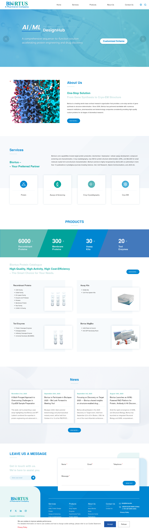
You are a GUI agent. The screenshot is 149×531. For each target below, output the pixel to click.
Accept (110, 524)
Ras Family (19, 305)
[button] (143, 39)
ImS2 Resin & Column (89, 328)
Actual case (40, 46)
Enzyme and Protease (22, 298)
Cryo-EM (125, 195)
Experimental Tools (74, 514)
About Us (110, 4)
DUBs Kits (86, 290)
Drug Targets (73, 508)
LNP (54, 46)
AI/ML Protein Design (55, 508)
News (89, 511)
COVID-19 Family (21, 308)
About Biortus (92, 508)
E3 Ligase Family (21, 295)
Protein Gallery (73, 517)
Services (75, 4)
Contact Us (129, 4)
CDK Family (19, 290)
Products (93, 4)
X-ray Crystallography (91, 195)
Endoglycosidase (21, 331)
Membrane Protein (21, 303)
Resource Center (93, 514)
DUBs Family (19, 292)
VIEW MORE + (73, 121)
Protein (23, 195)
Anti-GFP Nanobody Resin (90, 331)
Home (59, 4)
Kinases (18, 300)
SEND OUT (129, 483)
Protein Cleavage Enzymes (24, 328)
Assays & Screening (57, 195)
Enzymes (71, 511)
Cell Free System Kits (89, 292)
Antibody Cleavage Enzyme (24, 333)
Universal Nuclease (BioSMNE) (25, 336)
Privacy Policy (124, 512)
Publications (91, 517)
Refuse (124, 524)
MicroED (48, 46)
